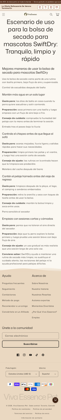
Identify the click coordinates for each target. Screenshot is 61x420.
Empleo (36, 317)
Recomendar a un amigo (15, 306)
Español (46, 374)
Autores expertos (41, 300)
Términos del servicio (23, 413)
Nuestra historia (40, 289)
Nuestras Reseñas (41, 294)
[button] (3, 14)
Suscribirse (30, 344)
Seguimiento (8, 289)
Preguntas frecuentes (13, 283)
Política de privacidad (42, 409)
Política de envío (42, 413)
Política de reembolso (21, 409)
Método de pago (10, 300)
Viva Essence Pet (20, 406)
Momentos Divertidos (43, 306)
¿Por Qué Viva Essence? (44, 311)
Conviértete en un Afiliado (15, 311)
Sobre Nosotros (40, 283)
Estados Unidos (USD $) (20, 374)
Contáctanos (9, 294)
